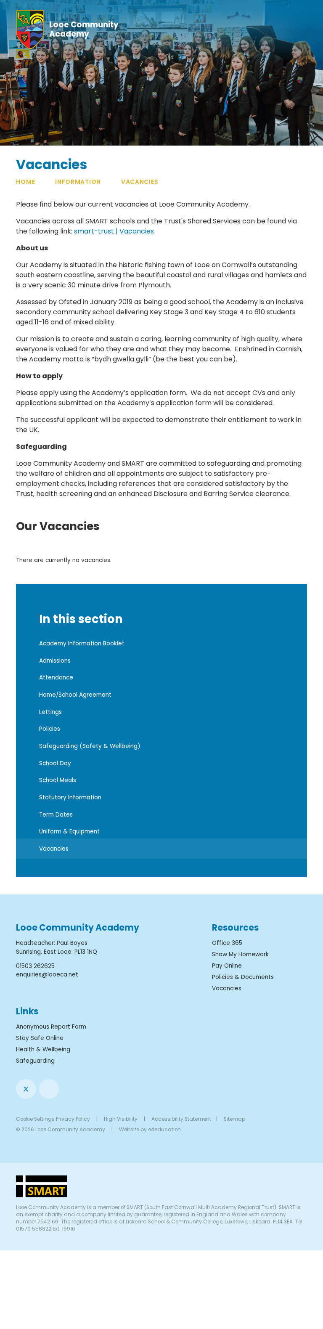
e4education (164, 1129)
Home (25, 182)
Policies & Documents (243, 977)
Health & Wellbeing (43, 1049)
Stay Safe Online (40, 1038)
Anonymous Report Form (51, 1027)
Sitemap (234, 1119)
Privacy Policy (73, 1119)
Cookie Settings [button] (35, 1119)
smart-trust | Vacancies (114, 231)
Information (78, 182)
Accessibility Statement (181, 1119)
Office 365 (227, 943)
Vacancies (139, 182)
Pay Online (227, 966)
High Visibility (121, 1119)
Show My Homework (240, 954)
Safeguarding (35, 1061)
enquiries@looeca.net (47, 975)
